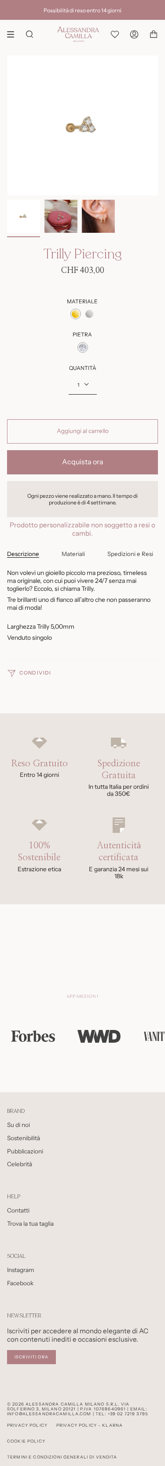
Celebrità (19, 1164)
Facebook (20, 1283)
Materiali (73, 553)
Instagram (20, 1269)
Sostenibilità (23, 1137)
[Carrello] (153, 34)
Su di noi (18, 1124)
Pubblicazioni (25, 1151)
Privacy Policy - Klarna (89, 1425)
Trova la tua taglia (30, 1223)
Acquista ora (82, 462)
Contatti (18, 1210)
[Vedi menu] (13, 34)
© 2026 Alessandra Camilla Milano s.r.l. (63, 1404)
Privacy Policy (27, 1425)
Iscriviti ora (31, 1356)
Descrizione (23, 553)
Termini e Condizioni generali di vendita (62, 1457)
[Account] (134, 34)
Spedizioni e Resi (130, 553)
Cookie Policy (26, 1441)
